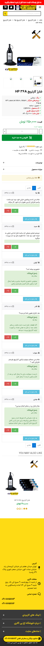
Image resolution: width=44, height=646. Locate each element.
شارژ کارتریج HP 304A (22, 500)
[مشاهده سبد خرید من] (5, 7)
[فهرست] (40, 7)
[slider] (30, 146)
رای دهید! (38, 147)
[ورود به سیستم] (11, 7)
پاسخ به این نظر (30, 219)
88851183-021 (10, 638)
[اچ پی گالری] (26, 7)
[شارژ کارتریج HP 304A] (22, 478)
